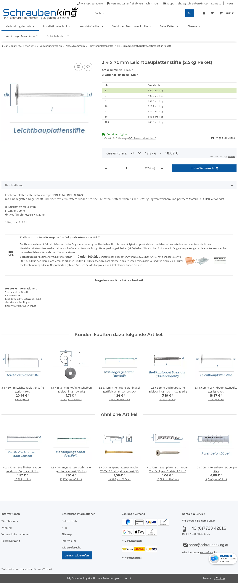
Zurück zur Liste (13, 46)
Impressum (69, 541)
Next (230, 374)
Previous (8, 374)
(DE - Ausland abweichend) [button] (142, 138)
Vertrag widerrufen (77, 555)
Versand (231, 156)
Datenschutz (69, 521)
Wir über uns (9, 521)
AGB (64, 528)
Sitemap (67, 534)
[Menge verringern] (106, 168)
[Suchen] (189, 13)
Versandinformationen (15, 534)
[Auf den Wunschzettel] (88, 67)
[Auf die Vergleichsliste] (78, 67)
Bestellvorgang (10, 541)
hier (139, 265)
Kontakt (216, 3)
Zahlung (6, 528)
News (230, 3)
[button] (204, 13)
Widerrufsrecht (71, 547)
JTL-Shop (220, 578)
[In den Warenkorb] (4, 58)
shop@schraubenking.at (193, 3)
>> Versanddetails (131, 557)
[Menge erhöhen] (162, 168)
